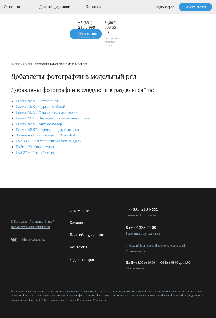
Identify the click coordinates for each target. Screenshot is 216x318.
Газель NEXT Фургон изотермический (47, 112)
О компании (13, 7)
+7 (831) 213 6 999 (86, 25)
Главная (15, 63)
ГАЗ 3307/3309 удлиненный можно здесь (48, 141)
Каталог (77, 223)
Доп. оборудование (54, 7)
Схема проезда (135, 251)
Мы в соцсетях (33, 239)
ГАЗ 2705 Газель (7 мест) (36, 153)
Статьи (27, 63)
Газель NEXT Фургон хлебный (40, 107)
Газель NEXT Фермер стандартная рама (47, 130)
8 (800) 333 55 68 (111, 27)
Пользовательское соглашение (30, 227)
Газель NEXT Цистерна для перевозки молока (53, 118)
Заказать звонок (195, 7)
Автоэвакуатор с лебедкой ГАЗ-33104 (45, 135)
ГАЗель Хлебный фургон (35, 147)
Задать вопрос (164, 7)
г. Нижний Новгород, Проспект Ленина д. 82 (155, 245)
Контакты (93, 7)
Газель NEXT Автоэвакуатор (39, 124)
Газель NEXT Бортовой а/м (38, 101)
